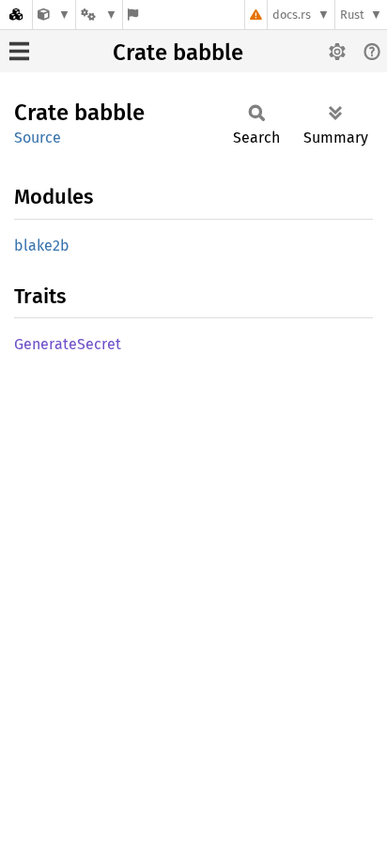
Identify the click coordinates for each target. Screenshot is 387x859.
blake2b (42, 245)
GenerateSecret (67, 344)
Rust (352, 15)
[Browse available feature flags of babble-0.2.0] (133, 14)
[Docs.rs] (16, 14)
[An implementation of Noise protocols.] (54, 14)
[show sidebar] (19, 51)
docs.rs (291, 15)
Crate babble (178, 52)
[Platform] (98, 14)
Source (37, 137)
